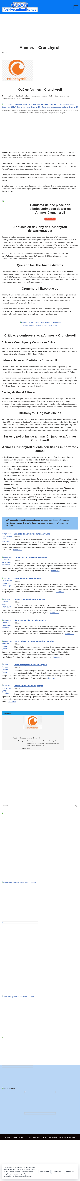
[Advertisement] (40, 29)
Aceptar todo (44, 1171)
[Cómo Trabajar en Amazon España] (7, 669)
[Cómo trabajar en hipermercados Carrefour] (7, 645)
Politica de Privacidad (67, 1137)
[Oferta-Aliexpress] (17, 1046)
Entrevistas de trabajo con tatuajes (30, 557)
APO (5, 52)
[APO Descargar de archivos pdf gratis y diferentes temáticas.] (20, 7)
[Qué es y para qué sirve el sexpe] (7, 603)
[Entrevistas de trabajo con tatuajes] (7, 561)
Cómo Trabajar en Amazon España (30, 665)
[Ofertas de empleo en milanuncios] (7, 624)
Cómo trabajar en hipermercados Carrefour (34, 641)
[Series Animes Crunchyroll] (40, 105)
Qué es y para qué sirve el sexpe (29, 599)
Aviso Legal (37, 1137)
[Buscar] (76, 806)
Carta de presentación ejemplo (28, 686)
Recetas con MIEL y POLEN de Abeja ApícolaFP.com (40, 325)
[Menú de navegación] (76, 7)
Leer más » (17, 550)
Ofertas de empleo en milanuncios (30, 620)
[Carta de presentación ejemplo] (7, 689)
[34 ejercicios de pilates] (20, 939)
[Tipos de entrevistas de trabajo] (7, 582)
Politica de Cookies (50, 1137)
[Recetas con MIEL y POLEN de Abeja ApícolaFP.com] (40, 322)
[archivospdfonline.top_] (9, 1088)
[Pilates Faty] (40, 1101)
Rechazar (57, 1171)
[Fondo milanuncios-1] (17, 1067)
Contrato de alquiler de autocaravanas (32, 534)
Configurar (70, 1171)
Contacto (28, 1137)
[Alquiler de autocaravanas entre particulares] (7, 538)
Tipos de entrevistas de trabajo (28, 578)
